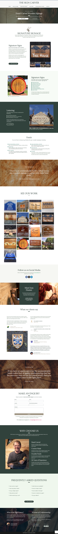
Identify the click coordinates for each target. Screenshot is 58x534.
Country (15, 403)
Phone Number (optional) (33, 403)
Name (15, 399)
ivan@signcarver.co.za (35, 420)
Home (10, 6)
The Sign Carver (29, 2)
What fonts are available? (37, 486)
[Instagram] (29, 277)
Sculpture (31, 6)
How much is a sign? (14, 486)
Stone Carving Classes (39, 6)
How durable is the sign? (37, 490)
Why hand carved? (14, 493)
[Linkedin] (31, 277)
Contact (47, 6)
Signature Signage (23, 6)
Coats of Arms (15, 6)
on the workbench (37, 272)
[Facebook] (26, 277)
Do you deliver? (35, 495)
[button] (17, 486)
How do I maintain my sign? (38, 493)
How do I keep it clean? (37, 488)
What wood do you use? (15, 495)
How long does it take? (14, 488)
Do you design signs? (14, 490)
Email (30, 399)
